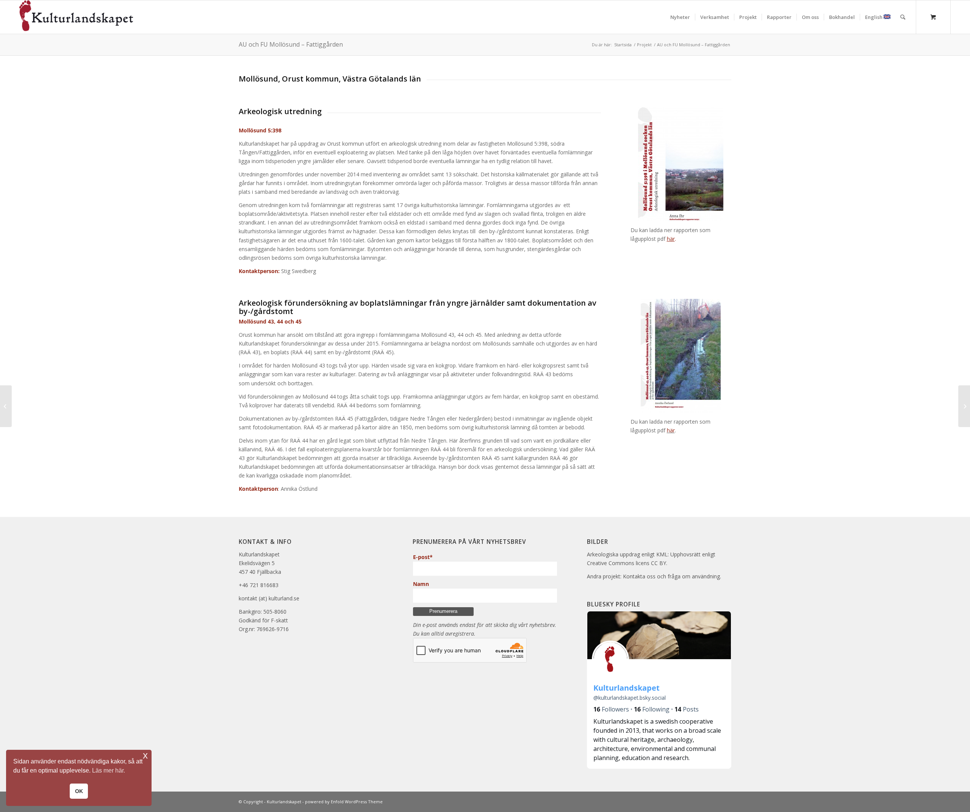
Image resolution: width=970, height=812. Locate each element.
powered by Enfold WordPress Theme (344, 801)
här (671, 430)
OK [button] (79, 791)
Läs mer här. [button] (108, 770)
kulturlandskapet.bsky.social (629, 697)
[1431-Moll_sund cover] (680, 164)
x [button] (145, 755)
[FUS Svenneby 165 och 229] (964, 406)
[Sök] (902, 17)
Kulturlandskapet (284, 801)
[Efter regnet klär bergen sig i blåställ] (6, 406)
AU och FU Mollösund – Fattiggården (291, 44)
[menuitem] (680, 17)
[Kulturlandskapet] (76, 17)
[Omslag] (681, 356)
